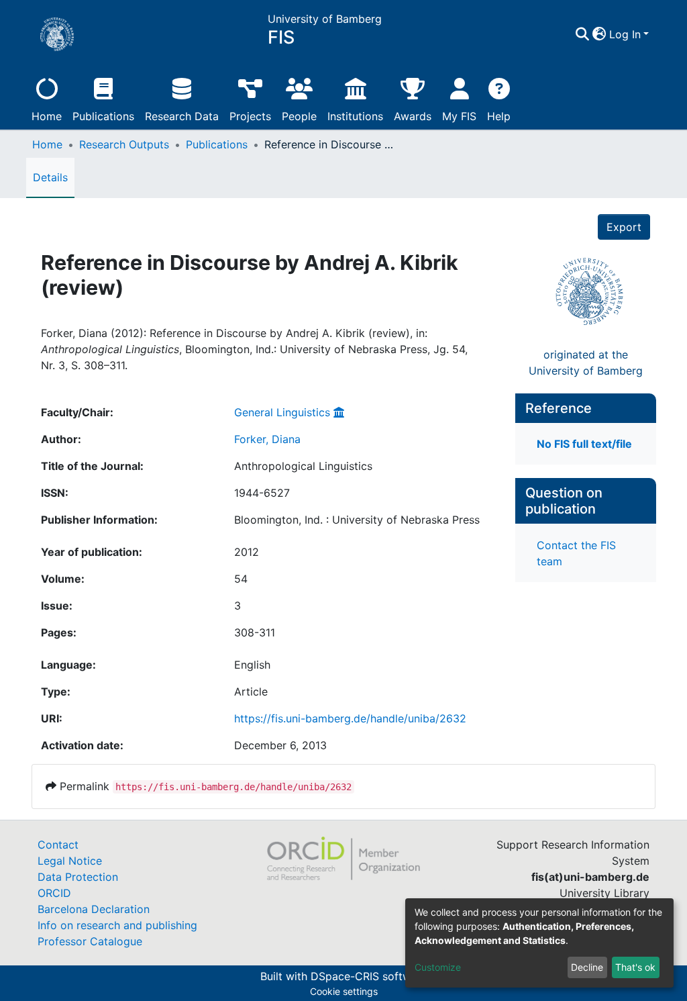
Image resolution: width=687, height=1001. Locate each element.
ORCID (54, 893)
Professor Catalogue (90, 941)
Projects (250, 116)
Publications (103, 116)
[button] (599, 34)
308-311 (254, 632)
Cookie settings (344, 991)
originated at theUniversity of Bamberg (586, 362)
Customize (438, 967)
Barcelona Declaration (94, 909)
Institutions (355, 116)
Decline (587, 967)
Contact (58, 844)
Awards (412, 116)
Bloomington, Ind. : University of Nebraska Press (357, 519)
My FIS (459, 116)
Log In (625, 34)
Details (50, 177)
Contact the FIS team (576, 553)
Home (47, 116)
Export (623, 227)
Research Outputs (124, 144)
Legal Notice (70, 860)
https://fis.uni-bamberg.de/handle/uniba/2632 (350, 718)
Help (499, 116)
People (299, 116)
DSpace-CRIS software (369, 976)
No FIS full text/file (584, 443)
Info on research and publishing (117, 925)
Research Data (182, 116)
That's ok (635, 967)
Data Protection (78, 877)
